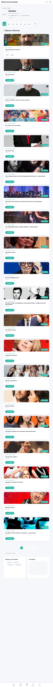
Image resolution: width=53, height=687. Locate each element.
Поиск (40, 685)
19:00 (7, 55)
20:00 (12, 55)
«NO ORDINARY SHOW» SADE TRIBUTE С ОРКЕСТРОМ (21, 227)
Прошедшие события (11, 553)
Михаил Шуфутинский (12, 277)
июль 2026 (9, 562)
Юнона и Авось (9, 406)
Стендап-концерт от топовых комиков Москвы (20, 431)
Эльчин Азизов (9, 74)
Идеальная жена (10, 252)
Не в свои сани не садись (13, 125)
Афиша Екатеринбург (9, 2)
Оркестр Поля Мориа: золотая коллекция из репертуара (23, 201)
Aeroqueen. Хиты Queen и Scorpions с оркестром (20, 533)
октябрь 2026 (18, 564)
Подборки (33, 685)
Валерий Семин (10, 507)
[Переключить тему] (50, 2)
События (20, 685)
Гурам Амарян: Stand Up (12, 49)
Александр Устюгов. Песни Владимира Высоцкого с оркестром (25, 176)
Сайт (12, 18)
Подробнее (9, 80)
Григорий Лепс (9, 150)
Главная (4, 8)
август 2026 (16, 562)
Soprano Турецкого (11, 380)
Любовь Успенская (11, 355)
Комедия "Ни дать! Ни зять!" (14, 482)
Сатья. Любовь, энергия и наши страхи (17, 100)
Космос (7, 51)
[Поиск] (46, 2)
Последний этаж (10, 330)
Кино (27, 685)
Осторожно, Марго (11, 456)
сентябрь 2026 (10, 564)
